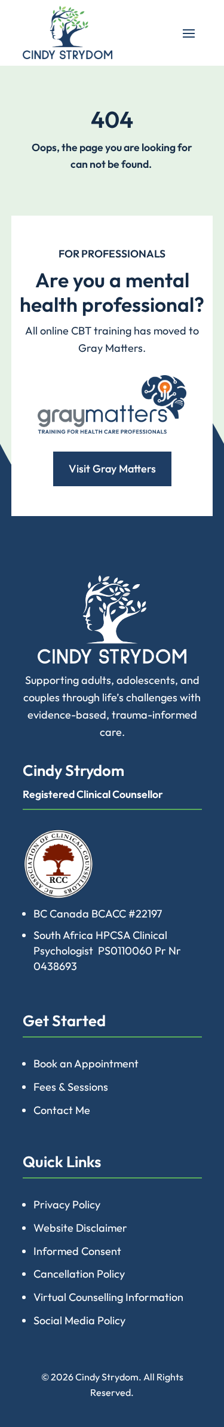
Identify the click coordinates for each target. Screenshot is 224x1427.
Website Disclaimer (80, 1228)
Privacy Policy (66, 1204)
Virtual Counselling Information (108, 1297)
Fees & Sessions (70, 1087)
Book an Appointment (86, 1063)
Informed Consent (77, 1251)
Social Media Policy (79, 1320)
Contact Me (61, 1110)
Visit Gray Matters (112, 468)
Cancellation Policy (79, 1274)
